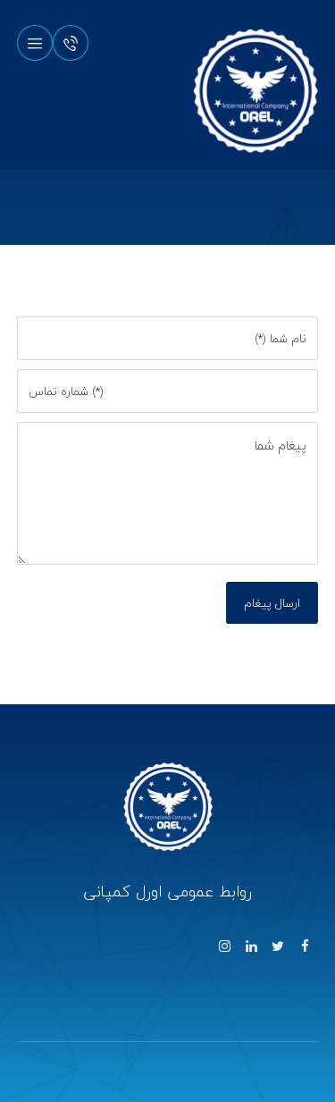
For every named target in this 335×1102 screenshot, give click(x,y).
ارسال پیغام (272, 603)
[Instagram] (224, 946)
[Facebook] (304, 946)
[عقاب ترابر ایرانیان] (255, 91)
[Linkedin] (251, 946)
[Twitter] (277, 946)
